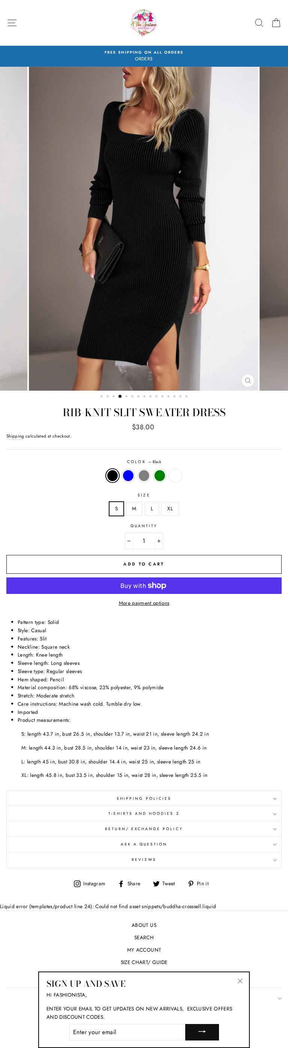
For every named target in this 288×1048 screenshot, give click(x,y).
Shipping (15, 436)
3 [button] (114, 397)
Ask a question (144, 844)
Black (112, 476)
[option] (144, 56)
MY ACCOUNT (144, 950)
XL (170, 508)
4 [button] (120, 397)
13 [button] (175, 397)
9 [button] (151, 397)
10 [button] (157, 397)
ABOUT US (144, 925)
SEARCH (144, 937)
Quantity (144, 526)
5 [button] (127, 397)
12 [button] (169, 397)
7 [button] (139, 397)
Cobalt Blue (128, 476)
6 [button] (133, 397)
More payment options (144, 603)
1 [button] (102, 397)
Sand (175, 476)
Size (144, 495)
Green (159, 476)
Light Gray (144, 476)
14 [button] (181, 397)
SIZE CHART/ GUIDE (144, 962)
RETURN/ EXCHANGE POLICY (144, 829)
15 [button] (187, 397)
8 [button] (145, 397)
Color (143, 462)
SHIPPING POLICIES (144, 798)
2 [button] (108, 397)
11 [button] (163, 397)
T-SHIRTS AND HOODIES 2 (143, 813)
